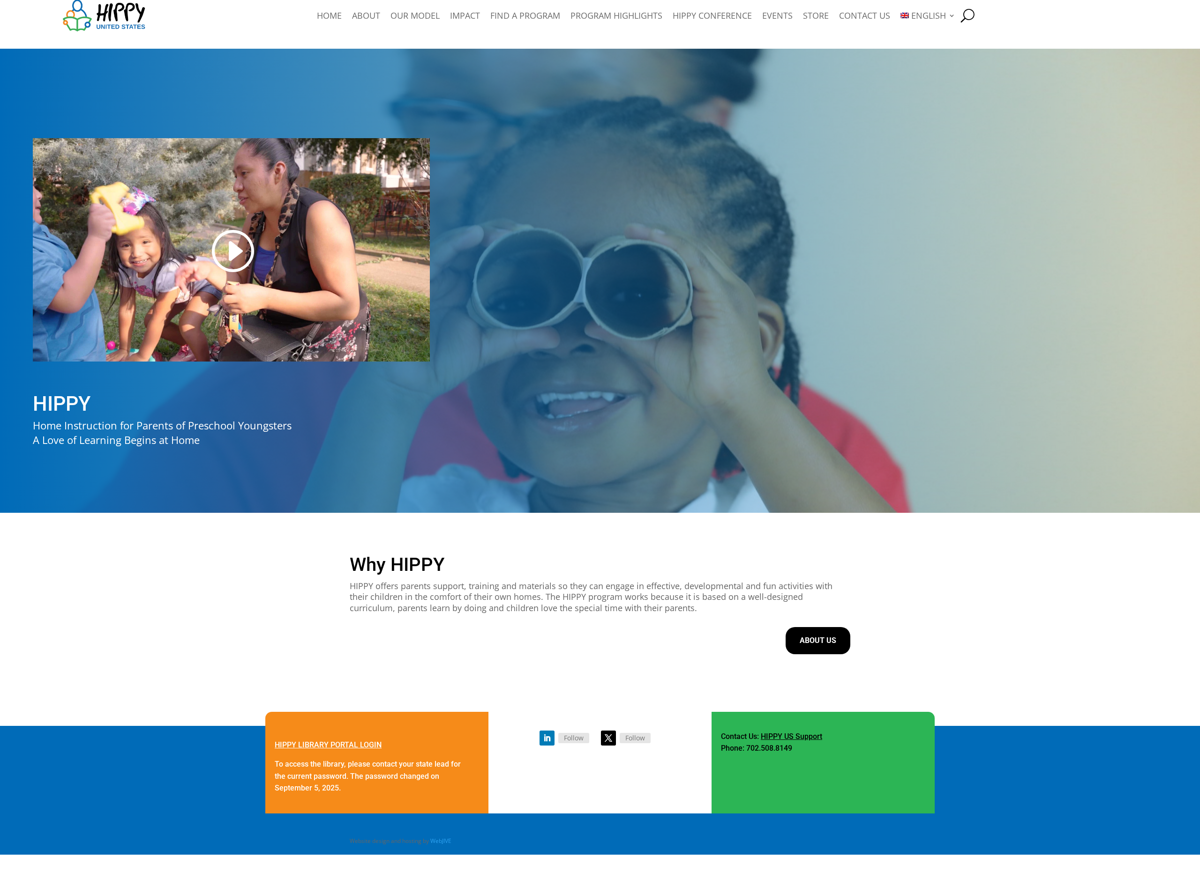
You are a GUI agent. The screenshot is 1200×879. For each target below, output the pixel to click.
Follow (574, 737)
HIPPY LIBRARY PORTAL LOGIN (328, 744)
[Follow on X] (608, 738)
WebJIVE (440, 841)
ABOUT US (818, 640)
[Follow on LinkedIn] (547, 738)
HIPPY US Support (791, 736)
